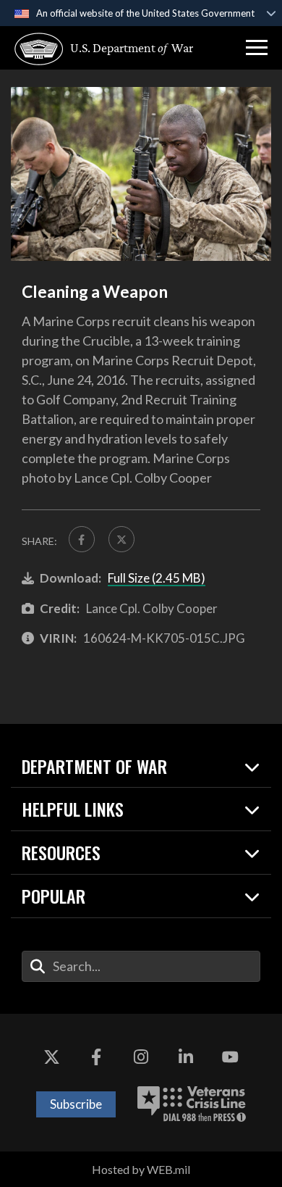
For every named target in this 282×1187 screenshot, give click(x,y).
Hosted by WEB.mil (141, 1169)
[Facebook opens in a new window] (96, 1057)
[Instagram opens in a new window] (141, 1057)
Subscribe (76, 1104)
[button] (257, 48)
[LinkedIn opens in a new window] (186, 1057)
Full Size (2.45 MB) (156, 578)
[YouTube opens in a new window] (230, 1057)
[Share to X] (121, 539)
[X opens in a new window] (52, 1057)
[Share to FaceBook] (82, 539)
